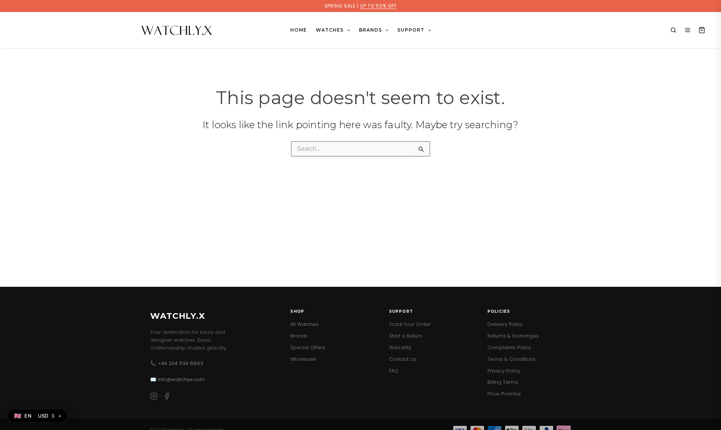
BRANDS (370, 30)
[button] (347, 30)
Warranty (400, 347)
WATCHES (330, 30)
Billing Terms (502, 382)
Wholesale (303, 359)
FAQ (393, 370)
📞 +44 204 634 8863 (176, 363)
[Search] (673, 30)
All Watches (304, 324)
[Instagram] (154, 397)
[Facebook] (166, 397)
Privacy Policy (503, 370)
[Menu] (687, 30)
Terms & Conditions (511, 359)
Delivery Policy (505, 324)
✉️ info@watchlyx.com (177, 379)
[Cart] (702, 30)
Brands (299, 335)
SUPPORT (410, 30)
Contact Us (402, 359)
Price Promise (504, 393)
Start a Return (405, 335)
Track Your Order (410, 324)
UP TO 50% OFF (378, 6)
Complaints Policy (509, 347)
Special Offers (307, 347)
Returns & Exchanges (513, 335)
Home (298, 30)
